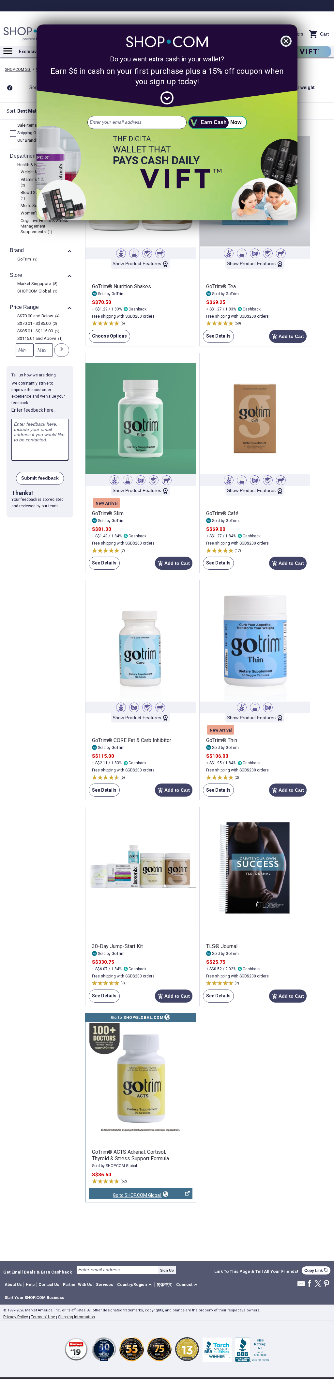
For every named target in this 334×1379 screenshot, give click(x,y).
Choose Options (108, 338)
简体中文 (164, 1284)
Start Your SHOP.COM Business (34, 1297)
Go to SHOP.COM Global (125, 1196)
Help (30, 1284)
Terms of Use (43, 1317)
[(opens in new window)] (140, 1078)
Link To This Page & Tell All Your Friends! (256, 1271)
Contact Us (48, 1284)
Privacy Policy (15, 1317)
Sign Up (167, 1270)
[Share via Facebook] (309, 1284)
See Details (217, 338)
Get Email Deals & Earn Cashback (37, 1272)
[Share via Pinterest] (326, 1284)
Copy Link (316, 1270)
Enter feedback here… (33, 410)
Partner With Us (77, 1284)
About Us (13, 1284)
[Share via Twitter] (318, 1284)
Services (104, 1284)
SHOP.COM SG (18, 69)
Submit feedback (40, 478)
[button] (135, 1285)
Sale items (29, 126)
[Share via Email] (301, 1285)
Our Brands (30, 141)
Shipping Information (76, 1317)
